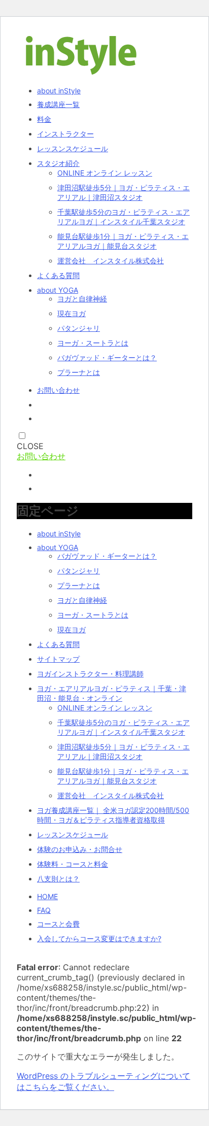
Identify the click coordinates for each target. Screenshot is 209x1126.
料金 (44, 119)
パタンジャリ (78, 328)
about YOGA (57, 290)
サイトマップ (58, 659)
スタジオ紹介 (58, 163)
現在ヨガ (71, 313)
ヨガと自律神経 (82, 298)
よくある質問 (58, 275)
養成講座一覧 (58, 104)
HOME (47, 896)
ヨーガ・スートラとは (92, 342)
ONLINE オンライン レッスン (104, 172)
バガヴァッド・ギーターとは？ (107, 357)
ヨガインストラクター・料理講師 (90, 673)
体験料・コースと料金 (72, 864)
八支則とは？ (58, 878)
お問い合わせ (58, 390)
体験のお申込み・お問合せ (79, 849)
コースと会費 (58, 923)
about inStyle (59, 90)
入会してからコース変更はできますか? (99, 938)
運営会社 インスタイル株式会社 (110, 260)
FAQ (44, 910)
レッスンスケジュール (72, 148)
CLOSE (30, 446)
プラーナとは (78, 372)
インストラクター (65, 133)
